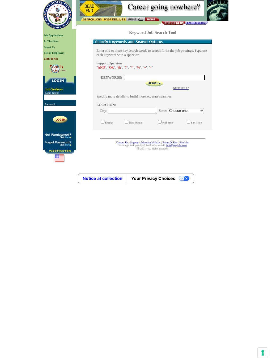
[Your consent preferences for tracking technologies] (263, 353)
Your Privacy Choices (153, 178)
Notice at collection (102, 178)
